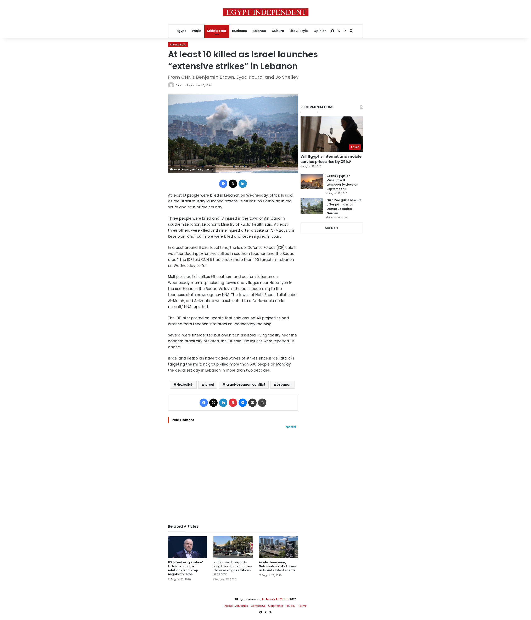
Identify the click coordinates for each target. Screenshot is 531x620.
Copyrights (275, 606)
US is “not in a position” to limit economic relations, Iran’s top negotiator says (185, 568)
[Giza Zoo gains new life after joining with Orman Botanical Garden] (312, 206)
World (196, 31)
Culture (278, 31)
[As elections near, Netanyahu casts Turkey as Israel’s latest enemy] (278, 547)
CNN (178, 85)
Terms (302, 606)
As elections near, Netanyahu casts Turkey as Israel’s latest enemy (277, 566)
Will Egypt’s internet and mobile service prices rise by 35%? (331, 159)
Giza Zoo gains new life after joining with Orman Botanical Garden (344, 206)
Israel (209, 384)
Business (239, 31)
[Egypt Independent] (265, 12)
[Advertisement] (233, 474)
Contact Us (258, 606)
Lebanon (284, 384)
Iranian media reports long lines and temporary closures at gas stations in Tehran (232, 568)
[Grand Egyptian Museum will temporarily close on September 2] (312, 181)
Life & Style (299, 31)
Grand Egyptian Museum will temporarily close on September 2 (342, 182)
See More (331, 228)
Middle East (216, 31)
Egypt (181, 31)
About (228, 606)
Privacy (290, 606)
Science (259, 31)
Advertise (241, 606)
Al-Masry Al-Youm (275, 599)
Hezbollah (185, 384)
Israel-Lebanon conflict (245, 384)
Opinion (320, 31)
